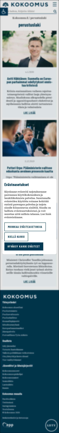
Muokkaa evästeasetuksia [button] (25, 226)
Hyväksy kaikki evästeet (24, 246)
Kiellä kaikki (16, 236)
